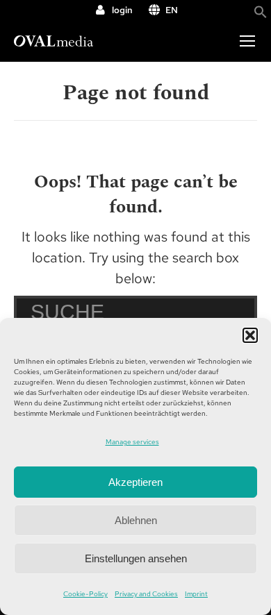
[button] (250, 335)
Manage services (132, 441)
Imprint (196, 593)
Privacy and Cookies (146, 593)
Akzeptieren (135, 482)
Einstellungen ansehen (136, 558)
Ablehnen (136, 520)
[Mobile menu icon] (247, 41)
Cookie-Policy (85, 593)
